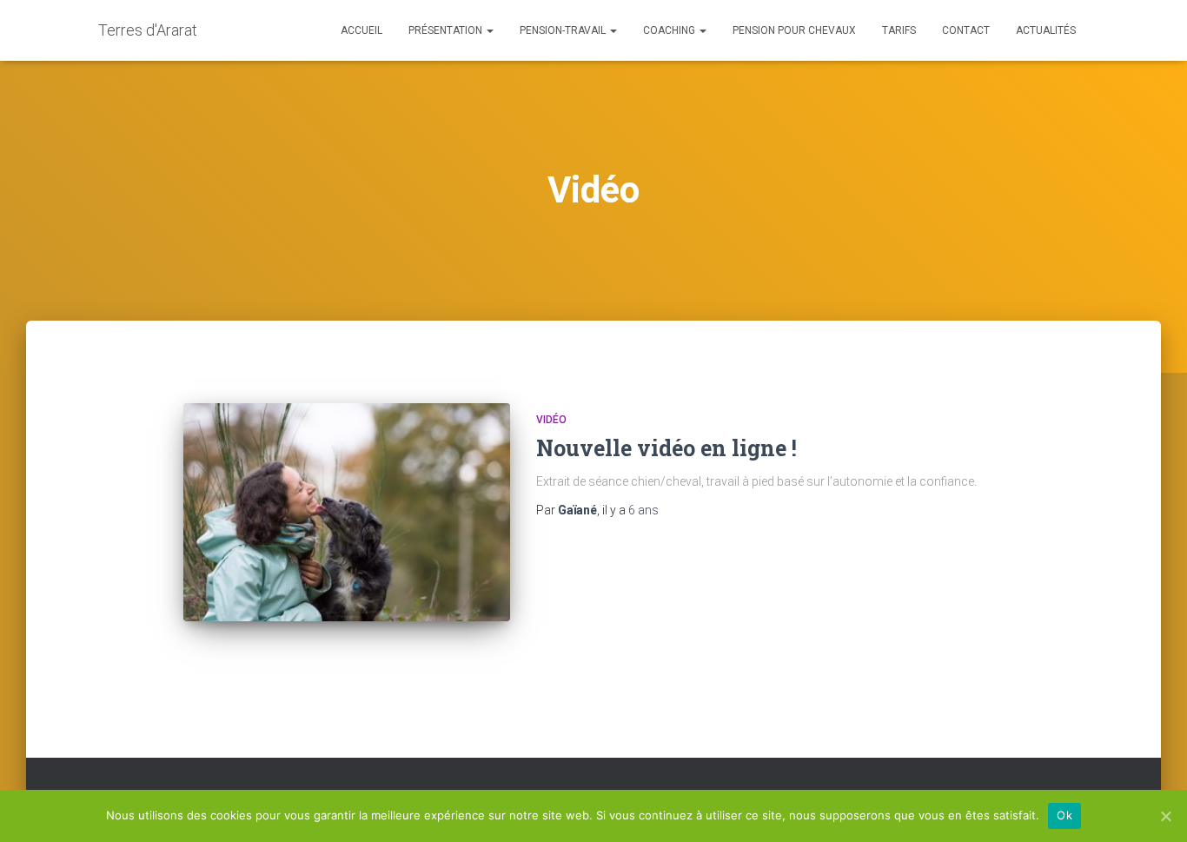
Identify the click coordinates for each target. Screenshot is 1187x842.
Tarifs (899, 30)
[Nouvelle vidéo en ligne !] (346, 512)
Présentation (446, 30)
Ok (1064, 815)
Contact (966, 30)
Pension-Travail (564, 30)
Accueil (361, 30)
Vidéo (551, 420)
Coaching (670, 30)
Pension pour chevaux (794, 30)
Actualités (1046, 30)
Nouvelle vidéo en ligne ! (666, 448)
